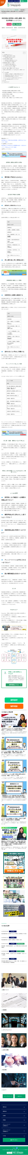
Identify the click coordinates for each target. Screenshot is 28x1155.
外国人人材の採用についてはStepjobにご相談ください (14, 70)
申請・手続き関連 (17, 24)
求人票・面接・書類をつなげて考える (11, 68)
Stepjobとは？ (6, 81)
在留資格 (17, 9)
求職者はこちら (24, 1)
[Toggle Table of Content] (23, 53)
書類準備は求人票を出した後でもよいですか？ (14, 75)
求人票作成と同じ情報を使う (10, 61)
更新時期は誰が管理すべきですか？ (12, 76)
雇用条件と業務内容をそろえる (11, 60)
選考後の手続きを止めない (10, 57)
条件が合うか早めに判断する (10, 65)
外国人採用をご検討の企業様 (13, 1)
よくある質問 (6, 72)
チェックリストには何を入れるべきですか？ (13, 77)
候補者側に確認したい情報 (8, 62)
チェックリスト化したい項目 (9, 66)
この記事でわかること (7, 54)
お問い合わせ (14, 1139)
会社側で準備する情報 (7, 58)
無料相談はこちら (14, 684)
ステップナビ (9, 9)
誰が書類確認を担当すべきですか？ (12, 79)
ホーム (2, 9)
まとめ (4, 80)
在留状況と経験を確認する (10, 64)
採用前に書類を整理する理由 (9, 56)
